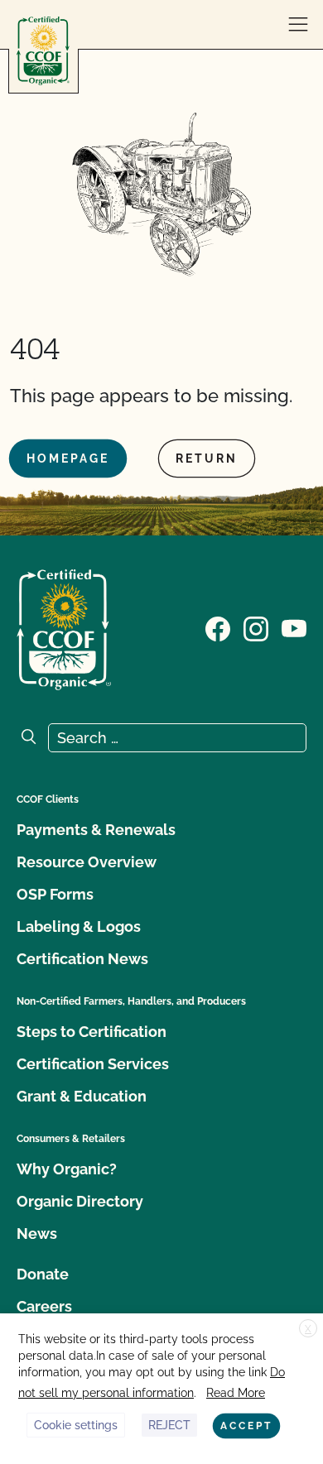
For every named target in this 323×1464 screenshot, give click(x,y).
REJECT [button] (169, 1425)
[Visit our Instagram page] (255, 628)
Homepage (68, 458)
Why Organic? (67, 1169)
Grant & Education (82, 1096)
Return (207, 458)
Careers (44, 1306)
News (37, 1233)
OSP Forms (55, 894)
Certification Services (93, 1064)
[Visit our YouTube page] (294, 628)
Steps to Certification (91, 1031)
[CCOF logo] (43, 51)
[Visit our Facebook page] (217, 628)
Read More (235, 1392)
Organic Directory (80, 1201)
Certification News (82, 958)
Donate (43, 1274)
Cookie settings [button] (76, 1425)
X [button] (308, 1329)
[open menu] (298, 24)
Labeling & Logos (79, 926)
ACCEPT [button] (246, 1426)
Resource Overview (87, 862)
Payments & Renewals (96, 829)
